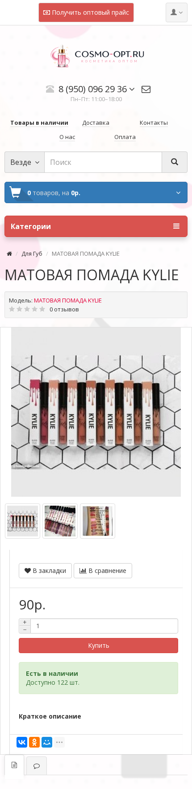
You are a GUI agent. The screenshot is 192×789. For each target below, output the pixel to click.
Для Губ (31, 253)
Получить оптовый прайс (89, 12)
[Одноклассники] (34, 742)
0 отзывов (64, 309)
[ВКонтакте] (22, 742)
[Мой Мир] (47, 742)
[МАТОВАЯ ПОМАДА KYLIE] (96, 412)
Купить (98, 645)
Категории (31, 226)
